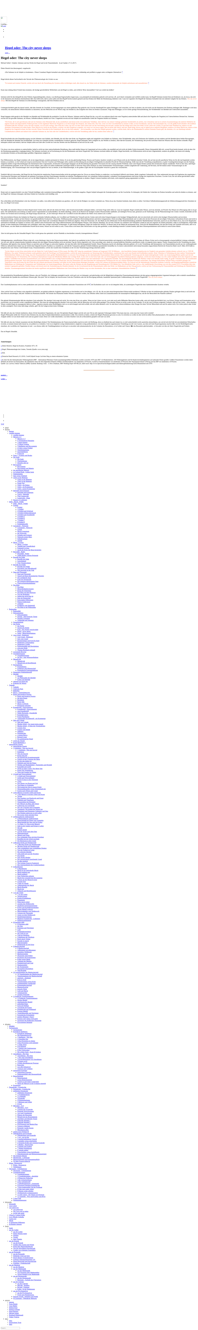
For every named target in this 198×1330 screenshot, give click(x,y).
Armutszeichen (22, 993)
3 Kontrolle (21, 1098)
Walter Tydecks (14, 1317)
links (6, 1319)
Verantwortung (22, 896)
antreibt (19, 541)
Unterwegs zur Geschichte (26, 805)
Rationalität (12, 609)
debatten (7, 1024)
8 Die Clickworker (23, 1050)
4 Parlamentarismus (23, 1100)
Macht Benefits (22, 887)
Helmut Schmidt (14, 1309)
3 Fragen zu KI (22, 1061)
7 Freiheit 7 (21, 520)
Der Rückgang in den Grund (26, 841)
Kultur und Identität (23, 679)
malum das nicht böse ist (25, 596)
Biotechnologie (18, 1076)
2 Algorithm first (22, 1039)
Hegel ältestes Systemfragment (23, 1258)
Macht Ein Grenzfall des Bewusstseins (29, 878)
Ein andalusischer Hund (25, 739)
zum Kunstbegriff (23, 711)
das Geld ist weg (22, 933)
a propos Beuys (22, 735)
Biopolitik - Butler (19, 552)
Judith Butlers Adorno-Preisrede (27, 555)
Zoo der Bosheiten (23, 594)
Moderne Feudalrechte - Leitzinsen (28, 919)
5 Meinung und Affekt (24, 1102)
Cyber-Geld (17, 1198)
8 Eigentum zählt (18, 922)
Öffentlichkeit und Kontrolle (22, 1133)
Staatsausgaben (22, 965)
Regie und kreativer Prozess (22, 694)
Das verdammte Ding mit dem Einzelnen (30, 837)
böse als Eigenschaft (24, 598)
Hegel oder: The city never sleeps (28, 48)
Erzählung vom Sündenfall (26, 605)
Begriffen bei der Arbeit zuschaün (28, 839)
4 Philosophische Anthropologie (23, 817)
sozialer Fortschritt (23, 994)
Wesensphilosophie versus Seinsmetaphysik (31, 789)
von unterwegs (14, 1208)
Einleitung (20, 752)
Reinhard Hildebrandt (16, 1315)
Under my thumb (22, 883)
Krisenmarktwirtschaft (24, 985)
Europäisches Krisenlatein (25, 1015)
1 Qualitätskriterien (23, 1095)
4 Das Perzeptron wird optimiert (27, 1043)
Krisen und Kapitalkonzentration (28, 907)
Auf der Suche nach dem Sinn (27, 831)
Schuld (19, 529)
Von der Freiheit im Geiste (25, 850)
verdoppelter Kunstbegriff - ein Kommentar (31, 718)
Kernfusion (17, 1085)
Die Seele (16, 457)
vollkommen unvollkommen (26, 950)
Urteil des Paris (18, 689)
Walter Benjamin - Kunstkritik (27, 713)
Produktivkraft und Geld (25, 963)
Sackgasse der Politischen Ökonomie (29, 1020)
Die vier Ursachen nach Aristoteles (28, 807)
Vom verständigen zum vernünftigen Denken (32, 848)
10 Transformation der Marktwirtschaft (25, 972)
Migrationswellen (23, 1130)
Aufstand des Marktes (24, 961)
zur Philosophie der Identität (26, 678)
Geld (19, 930)
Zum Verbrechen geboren (25, 876)
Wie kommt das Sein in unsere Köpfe (29, 787)
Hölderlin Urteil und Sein (21, 1256)
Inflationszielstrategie (24, 920)
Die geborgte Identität (24, 852)
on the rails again (18, 1213)
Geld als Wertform (23, 935)
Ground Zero (21, 881)
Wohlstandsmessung (19, 1200)
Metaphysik (17, 659)
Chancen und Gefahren (24, 1069)
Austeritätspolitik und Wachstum (27, 1013)
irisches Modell (22, 1000)
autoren (7, 1300)
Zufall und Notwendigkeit (25, 778)
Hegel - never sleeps (24, 631)
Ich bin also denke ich (24, 761)
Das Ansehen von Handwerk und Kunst (30, 798)
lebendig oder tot (22, 463)
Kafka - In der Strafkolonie (26, 1289)
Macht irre (20, 889)
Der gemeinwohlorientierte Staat (27, 581)
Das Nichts (21, 856)
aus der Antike (13, 1230)
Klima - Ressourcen (15, 1163)
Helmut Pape (13, 1308)
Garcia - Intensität (23, 494)
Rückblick (20, 700)
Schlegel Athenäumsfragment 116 (24, 1259)
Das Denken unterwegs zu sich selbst (29, 813)
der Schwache (22, 533)
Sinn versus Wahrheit (20, 476)
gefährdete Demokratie (20, 1091)
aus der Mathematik (19, 1269)
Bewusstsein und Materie (25, 468)
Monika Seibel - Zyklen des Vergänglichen (31, 726)
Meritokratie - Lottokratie (21, 1158)
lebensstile (8, 1202)
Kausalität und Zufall (24, 767)
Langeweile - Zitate (23, 498)
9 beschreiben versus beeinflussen (28, 1152)
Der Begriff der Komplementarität (28, 757)
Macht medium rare (23, 872)
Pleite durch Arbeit (23, 902)
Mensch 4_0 (17, 437)
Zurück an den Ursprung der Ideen (28, 759)
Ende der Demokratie (24, 579)
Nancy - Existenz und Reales (22, 455)
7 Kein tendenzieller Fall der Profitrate (29, 1187)
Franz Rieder (13, 1304)
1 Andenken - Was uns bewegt (23, 748)
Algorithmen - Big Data (21, 1054)
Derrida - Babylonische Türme (27, 616)
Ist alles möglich (22, 861)
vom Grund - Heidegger (21, 635)
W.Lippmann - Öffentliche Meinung (25, 1298)
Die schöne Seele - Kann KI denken (29, 1052)
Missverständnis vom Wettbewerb (28, 911)
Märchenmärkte (22, 943)
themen (7, 429)
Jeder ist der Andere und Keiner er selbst (30, 826)
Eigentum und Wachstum (25, 928)
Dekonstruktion (18, 613)
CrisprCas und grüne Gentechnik (28, 1082)
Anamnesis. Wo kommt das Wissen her (30, 809)
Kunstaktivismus (22, 715)
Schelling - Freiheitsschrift (21, 1263)
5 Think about (22, 1044)
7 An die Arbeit (18, 893)
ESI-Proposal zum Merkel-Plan (27, 1124)
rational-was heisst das (20, 681)
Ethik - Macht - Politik (16, 502)
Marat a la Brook (22, 704)
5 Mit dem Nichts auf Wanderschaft (24, 843)
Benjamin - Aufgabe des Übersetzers (29, 1280)
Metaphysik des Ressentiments (27, 1117)
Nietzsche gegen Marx (24, 537)
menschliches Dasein (16, 744)
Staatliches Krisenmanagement (27, 906)
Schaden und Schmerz (24, 535)
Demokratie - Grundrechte (17, 1087)
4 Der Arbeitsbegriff (23, 1182)
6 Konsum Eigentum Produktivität (28, 1185)
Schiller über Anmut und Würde (23, 1245)
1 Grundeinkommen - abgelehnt (27, 1176)
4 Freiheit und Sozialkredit (26, 515)
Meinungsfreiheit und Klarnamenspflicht (26, 1159)
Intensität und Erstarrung (21, 491)
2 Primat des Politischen (25, 1178)
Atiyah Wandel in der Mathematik (28, 1274)
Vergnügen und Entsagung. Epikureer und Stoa (32, 811)
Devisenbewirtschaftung (25, 969)
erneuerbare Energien (20, 1070)
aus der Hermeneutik (20, 1276)
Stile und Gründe (18, 720)
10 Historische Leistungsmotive (27, 1193)
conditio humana (14, 433)
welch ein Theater (19, 741)
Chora (19, 781)
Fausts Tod (20, 483)
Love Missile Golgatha (16, 1217)
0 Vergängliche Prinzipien (25, 440)
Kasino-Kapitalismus (24, 898)
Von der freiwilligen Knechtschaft (24, 1248)
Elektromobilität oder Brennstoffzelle (29, 1074)
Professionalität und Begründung (28, 646)
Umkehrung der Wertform (25, 937)
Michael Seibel (14, 1313)
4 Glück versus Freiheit (24, 448)
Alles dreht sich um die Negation (28, 854)
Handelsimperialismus (24, 917)
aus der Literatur (18, 1282)
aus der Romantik (15, 1252)
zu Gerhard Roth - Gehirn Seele (23, 472)
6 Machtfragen (18, 867)
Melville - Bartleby (23, 1285)
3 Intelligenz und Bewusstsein (27, 446)
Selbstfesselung (22, 539)
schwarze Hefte (22, 648)
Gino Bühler (13, 1306)
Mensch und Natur (23, 835)
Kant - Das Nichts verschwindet (27, 629)
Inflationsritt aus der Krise (25, 944)
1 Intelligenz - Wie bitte (24, 1037)
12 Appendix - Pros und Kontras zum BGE (31, 1196)
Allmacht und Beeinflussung (26, 891)
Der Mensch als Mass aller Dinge (28, 804)
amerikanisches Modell (24, 1002)
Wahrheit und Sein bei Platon (26, 763)
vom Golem (13, 1206)
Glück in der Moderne (20, 478)
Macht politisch (22, 874)
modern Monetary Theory (25, 1017)
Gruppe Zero (21, 728)
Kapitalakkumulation (24, 931)
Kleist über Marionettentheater (23, 1246)
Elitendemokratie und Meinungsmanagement (31, 1154)
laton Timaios (17, 1239)
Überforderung (22, 461)
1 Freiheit (20, 509)
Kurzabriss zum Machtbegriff (26, 568)
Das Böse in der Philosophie (26, 607)
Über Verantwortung (24, 563)
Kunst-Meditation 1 (19, 742)
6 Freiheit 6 (21, 518)
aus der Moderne (14, 1265)
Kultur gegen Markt (23, 959)
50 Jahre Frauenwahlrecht (21, 1161)
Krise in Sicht (21, 980)
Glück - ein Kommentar (25, 487)
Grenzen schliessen (23, 1126)
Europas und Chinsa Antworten (27, 1019)
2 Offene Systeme (23, 444)
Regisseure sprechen (24, 705)
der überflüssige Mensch (21, 470)
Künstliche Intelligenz (20, 1032)
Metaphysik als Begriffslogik (26, 663)
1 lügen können (22, 442)
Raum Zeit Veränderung (25, 770)
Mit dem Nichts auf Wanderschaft (28, 846)
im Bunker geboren (15, 1224)
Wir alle (19, 828)
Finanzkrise (21, 900)
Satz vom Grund (22, 639)
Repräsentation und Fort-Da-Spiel (28, 641)
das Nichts (16, 624)
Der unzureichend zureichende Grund (29, 859)
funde (7, 1226)
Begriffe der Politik (19, 565)
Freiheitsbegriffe (22, 524)
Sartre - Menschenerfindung (26, 633)
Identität (15, 674)
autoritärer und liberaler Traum (27, 1119)
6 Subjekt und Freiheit (24, 1146)
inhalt (7, 428)
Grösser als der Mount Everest (27, 880)
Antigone (20, 604)
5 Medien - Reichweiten (25, 1145)
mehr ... (7, 53)
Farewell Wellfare (23, 1006)
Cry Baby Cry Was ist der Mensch (28, 824)
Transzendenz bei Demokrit (26, 802)
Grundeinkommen (19, 1172)
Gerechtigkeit (21, 561)
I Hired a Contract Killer (17, 1215)
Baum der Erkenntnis (24, 591)
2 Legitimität (21, 1096)
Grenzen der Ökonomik (25, 913)
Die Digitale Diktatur (20, 1156)
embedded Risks (22, 1004)
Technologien (13, 1028)
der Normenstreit (22, 967)
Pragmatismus (17, 665)
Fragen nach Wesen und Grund (27, 791)
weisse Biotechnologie (24, 1080)
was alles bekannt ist (24, 1067)
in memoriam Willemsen (17, 1222)
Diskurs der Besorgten (24, 1115)
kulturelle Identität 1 (23, 1120)
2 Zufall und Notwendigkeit (22, 774)
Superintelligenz (22, 452)
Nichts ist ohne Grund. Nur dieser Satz (29, 768)
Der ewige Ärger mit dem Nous (27, 815)
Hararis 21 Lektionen (20, 500)
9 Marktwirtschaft (19, 946)
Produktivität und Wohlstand (26, 1009)
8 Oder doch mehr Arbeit (25, 1189)
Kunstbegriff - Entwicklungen (23, 707)
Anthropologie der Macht (25, 885)
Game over (12, 1219)
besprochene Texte (15, 1322)
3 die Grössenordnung (24, 1180)
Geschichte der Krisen (24, 1007)
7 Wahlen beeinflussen (24, 1148)
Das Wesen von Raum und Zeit (27, 783)
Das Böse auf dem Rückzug (26, 592)
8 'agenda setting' (22, 1150)
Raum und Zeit (22, 755)
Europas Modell (22, 1011)
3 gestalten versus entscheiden (27, 1141)
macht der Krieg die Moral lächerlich (29, 550)
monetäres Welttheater (24, 952)
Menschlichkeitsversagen (25, 589)
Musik (11, 1221)
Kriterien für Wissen (19, 683)
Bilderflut (16, 691)
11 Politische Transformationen (23, 996)
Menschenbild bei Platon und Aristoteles (30, 820)
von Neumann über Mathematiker (28, 1272)
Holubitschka (21, 733)
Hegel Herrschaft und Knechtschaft (24, 1261)
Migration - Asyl (18, 1106)
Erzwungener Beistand (24, 1022)
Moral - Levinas (18, 542)
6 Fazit (19, 1104)
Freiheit (15, 505)
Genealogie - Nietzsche (20, 526)
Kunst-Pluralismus (23, 717)
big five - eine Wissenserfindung (27, 657)
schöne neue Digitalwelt (21, 1132)
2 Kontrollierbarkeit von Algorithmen (29, 1059)
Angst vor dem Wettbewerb (26, 915)
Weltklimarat (17, 1167)
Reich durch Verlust (23, 939)
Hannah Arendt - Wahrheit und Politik (25, 1296)
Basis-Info (20, 1065)
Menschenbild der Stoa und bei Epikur (29, 822)
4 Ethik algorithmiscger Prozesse (28, 1063)
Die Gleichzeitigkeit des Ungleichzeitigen (30, 865)
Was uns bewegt (22, 754)
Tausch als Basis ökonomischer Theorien (30, 576)
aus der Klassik (14, 1241)
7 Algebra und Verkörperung (26, 1048)
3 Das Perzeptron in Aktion (26, 1041)
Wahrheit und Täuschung (25, 800)
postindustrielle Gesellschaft (26, 983)
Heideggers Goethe (23, 644)
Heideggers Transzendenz (25, 642)
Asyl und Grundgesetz (24, 1113)
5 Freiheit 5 (21, 516)
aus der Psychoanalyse (20, 1291)
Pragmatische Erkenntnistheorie (27, 670)
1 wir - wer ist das (23, 1137)
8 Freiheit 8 (21, 522)
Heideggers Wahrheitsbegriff (22, 672)
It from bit (20, 453)
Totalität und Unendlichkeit (26, 546)
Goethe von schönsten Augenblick (24, 1250)
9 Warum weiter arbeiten (25, 1191)
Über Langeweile (23, 496)
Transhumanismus (23, 450)
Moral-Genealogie (23, 531)
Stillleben (20, 731)
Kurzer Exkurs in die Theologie (27, 780)
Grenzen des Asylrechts (25, 1109)
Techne (19, 796)
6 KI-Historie (21, 1046)
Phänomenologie (22, 833)
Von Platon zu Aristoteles (25, 785)
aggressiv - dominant (24, 978)
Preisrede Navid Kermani (25, 1111)
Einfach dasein (22, 830)
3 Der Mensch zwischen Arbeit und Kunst (27, 793)
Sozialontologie (18, 622)
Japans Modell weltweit (25, 909)
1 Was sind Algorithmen (25, 1057)
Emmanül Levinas (23, 548)
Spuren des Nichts (23, 628)
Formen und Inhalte (23, 730)
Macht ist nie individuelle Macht (27, 870)
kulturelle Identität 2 (23, 1122)
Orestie (15, 1237)
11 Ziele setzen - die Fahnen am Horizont (30, 1195)
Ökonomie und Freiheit (24, 956)
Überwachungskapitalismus (26, 583)
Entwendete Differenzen (25, 600)
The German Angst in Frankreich (28, 863)
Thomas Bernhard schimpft (26, 650)
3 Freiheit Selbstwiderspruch (26, 513)
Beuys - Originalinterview (21, 692)
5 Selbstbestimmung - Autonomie (28, 1183)
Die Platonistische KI (24, 1035)
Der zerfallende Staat (24, 578)
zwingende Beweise (19, 652)
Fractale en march (23, 941)
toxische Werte (22, 989)
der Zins (20, 926)
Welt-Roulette (21, 970)
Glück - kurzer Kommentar (26, 489)
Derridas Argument (23, 618)
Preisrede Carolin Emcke (25, 1128)
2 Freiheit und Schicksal (25, 511)
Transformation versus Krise (26, 981)
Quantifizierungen (19, 654)
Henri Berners (13, 1311)
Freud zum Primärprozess (25, 1295)
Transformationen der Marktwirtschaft (29, 976)
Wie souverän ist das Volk (25, 570)
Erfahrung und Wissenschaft (26, 668)
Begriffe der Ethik (19, 557)
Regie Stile (20, 702)
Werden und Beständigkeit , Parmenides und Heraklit (34, 765)
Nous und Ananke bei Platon (26, 772)
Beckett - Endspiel (23, 1287)
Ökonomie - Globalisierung (18, 1169)
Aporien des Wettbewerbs (25, 904)
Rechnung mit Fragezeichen (26, 957)
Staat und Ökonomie (20, 572)
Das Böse (16, 585)
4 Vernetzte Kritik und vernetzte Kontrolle (31, 1143)
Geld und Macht (22, 991)
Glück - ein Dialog (23, 485)
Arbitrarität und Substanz (25, 620)
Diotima (15, 1235)
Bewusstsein (17, 465)
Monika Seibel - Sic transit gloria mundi (30, 724)
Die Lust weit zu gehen (20, 1211)
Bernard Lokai (22, 737)
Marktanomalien (22, 954)
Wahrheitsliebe (18, 474)
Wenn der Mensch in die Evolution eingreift (31, 1083)
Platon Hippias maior (20, 1233)
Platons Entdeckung (23, 602)
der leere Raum (22, 698)
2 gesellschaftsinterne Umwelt (27, 1139)
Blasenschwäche (22, 987)
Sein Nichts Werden (23, 857)
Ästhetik (12, 685)
